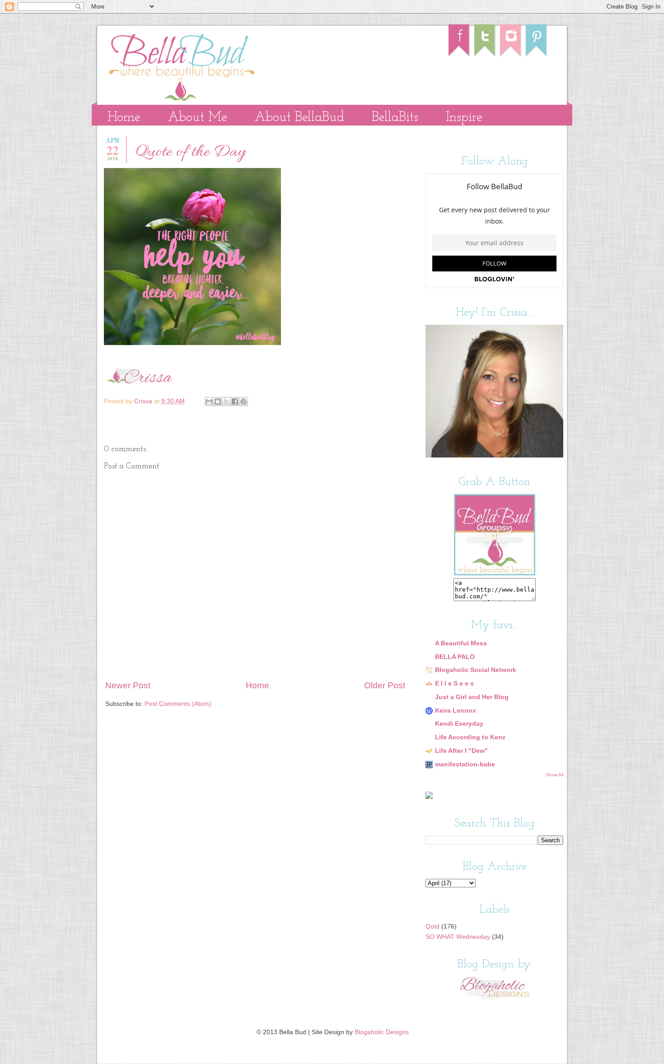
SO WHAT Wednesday (458, 936)
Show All (554, 774)
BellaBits (395, 118)
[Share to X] (226, 401)
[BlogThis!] (217, 401)
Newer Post (127, 685)
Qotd (433, 926)
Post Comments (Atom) (178, 703)
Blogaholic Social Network (475, 670)
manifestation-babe (465, 764)
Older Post (384, 685)
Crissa (144, 401)
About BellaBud (299, 118)
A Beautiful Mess (461, 643)
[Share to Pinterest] (243, 401)
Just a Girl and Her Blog (472, 697)
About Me (197, 118)
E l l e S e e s (454, 683)
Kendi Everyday (459, 723)
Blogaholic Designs (382, 1032)
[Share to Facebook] (234, 401)
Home (124, 118)
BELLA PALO (455, 656)
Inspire (464, 118)
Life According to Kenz (470, 737)
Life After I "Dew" (461, 750)
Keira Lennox (455, 710)
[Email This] (209, 401)
